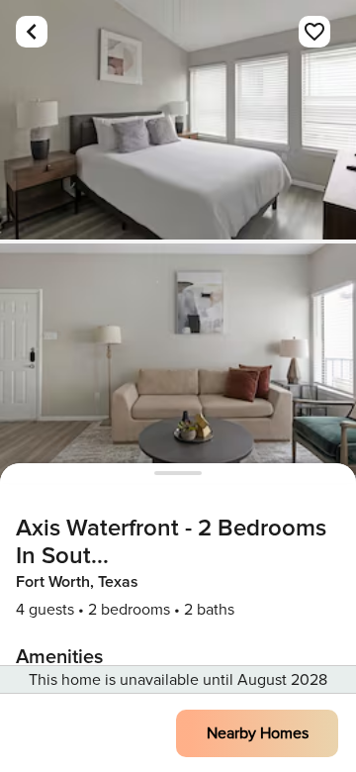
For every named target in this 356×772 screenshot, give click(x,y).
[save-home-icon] (314, 32)
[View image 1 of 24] (178, 120)
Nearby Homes (258, 733)
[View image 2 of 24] (178, 363)
